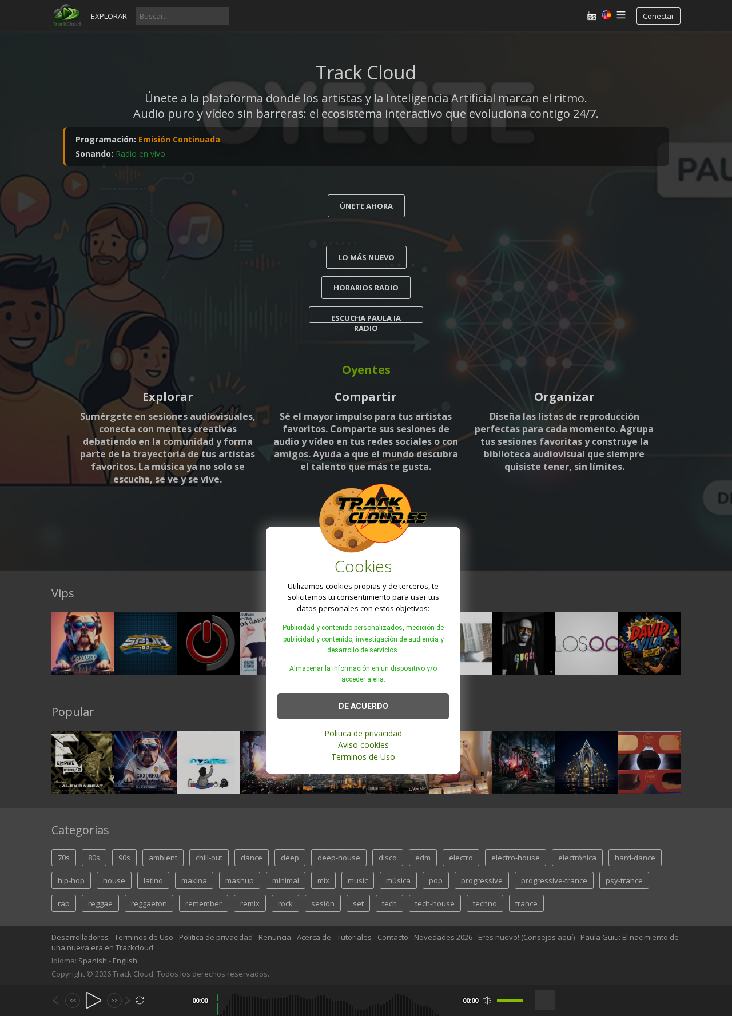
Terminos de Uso (363, 756)
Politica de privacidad (363, 732)
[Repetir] (140, 1000)
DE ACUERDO (363, 705)
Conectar (658, 16)
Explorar (109, 16)
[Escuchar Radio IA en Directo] (592, 15)
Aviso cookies (363, 744)
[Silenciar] (487, 1000)
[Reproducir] (93, 1000)
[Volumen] (510, 1000)
